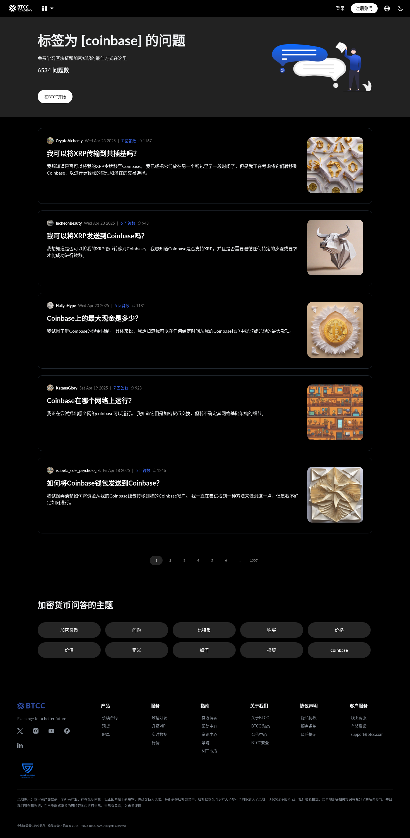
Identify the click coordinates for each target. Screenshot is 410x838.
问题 (136, 630)
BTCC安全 (260, 742)
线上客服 (358, 717)
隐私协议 (309, 717)
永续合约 (110, 717)
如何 (204, 650)
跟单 (106, 734)
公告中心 (259, 734)
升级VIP (158, 726)
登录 (340, 8)
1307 (254, 560)
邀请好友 (159, 717)
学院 (205, 742)
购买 (271, 630)
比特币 (204, 630)
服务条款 (309, 726)
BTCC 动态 (260, 726)
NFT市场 (209, 751)
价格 (339, 630)
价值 (69, 650)
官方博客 (209, 717)
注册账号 (364, 8)
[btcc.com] (21, 8)
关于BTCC (260, 717)
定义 (136, 650)
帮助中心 (209, 726)
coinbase (339, 650)
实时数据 (159, 734)
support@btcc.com (367, 734)
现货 (106, 726)
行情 (156, 742)
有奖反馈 (358, 726)
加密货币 (69, 630)
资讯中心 (209, 734)
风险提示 (309, 734)
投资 (271, 650)
